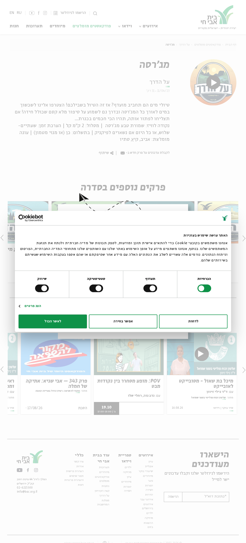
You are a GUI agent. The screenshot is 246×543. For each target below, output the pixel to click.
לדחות (193, 321)
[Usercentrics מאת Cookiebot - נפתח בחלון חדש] (39, 218)
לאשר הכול (52, 321)
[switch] (151, 288)
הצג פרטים (33, 306)
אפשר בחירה (123, 321)
